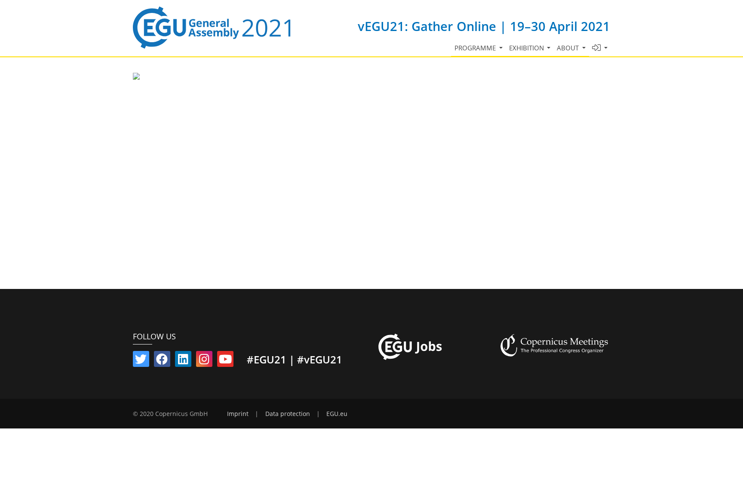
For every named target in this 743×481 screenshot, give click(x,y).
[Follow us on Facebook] (162, 361)
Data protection (287, 414)
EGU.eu (336, 414)
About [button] (568, 47)
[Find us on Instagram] (204, 361)
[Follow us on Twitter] (141, 361)
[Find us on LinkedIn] (183, 361)
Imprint (238, 414)
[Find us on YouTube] (225, 361)
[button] (600, 48)
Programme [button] (475, 47)
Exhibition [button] (527, 47)
